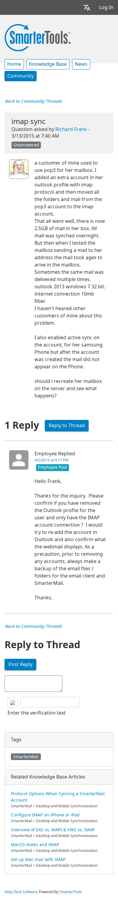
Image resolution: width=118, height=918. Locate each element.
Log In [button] (106, 7)
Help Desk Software (21, 892)
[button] (87, 7)
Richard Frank (71, 129)
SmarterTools (70, 892)
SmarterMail (25, 756)
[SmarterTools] (37, 37)
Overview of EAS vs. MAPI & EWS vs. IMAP (53, 829)
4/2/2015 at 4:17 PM (51, 460)
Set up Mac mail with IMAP (38, 859)
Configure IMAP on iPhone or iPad (45, 814)
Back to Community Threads (33, 101)
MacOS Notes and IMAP (35, 844)
